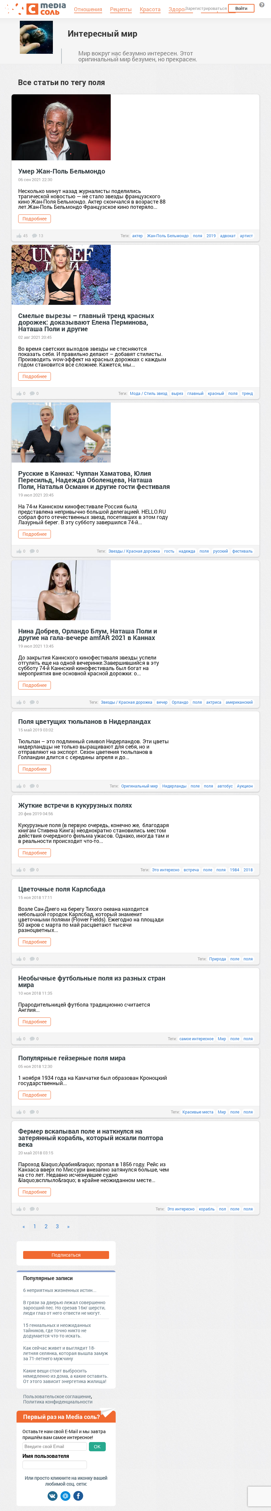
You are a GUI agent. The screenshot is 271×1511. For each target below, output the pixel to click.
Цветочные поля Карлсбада (61, 888)
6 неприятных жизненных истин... (60, 1290)
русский (220, 551)
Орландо (180, 702)
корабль (207, 1208)
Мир (222, 1038)
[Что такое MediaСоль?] (261, 4)
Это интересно (165, 869)
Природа (217, 958)
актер (137, 235)
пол (222, 1208)
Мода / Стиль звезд (148, 393)
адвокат (228, 235)
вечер (162, 702)
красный (216, 393)
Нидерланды (174, 785)
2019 (211, 235)
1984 (234, 869)
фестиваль (242, 551)
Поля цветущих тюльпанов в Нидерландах (84, 721)
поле (195, 785)
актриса (213, 702)
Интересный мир (102, 33)
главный (195, 393)
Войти (241, 8)
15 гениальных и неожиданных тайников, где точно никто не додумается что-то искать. (57, 1330)
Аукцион (245, 785)
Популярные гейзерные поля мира (72, 1057)
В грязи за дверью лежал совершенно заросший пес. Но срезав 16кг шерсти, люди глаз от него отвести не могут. (64, 1307)
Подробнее (34, 218)
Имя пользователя (45, 1456)
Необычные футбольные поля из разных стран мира (91, 981)
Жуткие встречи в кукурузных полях (75, 805)
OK (97, 1446)
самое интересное (196, 1038)
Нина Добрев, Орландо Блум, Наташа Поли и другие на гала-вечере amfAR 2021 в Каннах (87, 634)
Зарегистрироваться (206, 8)
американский (239, 702)
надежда (187, 551)
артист (246, 235)
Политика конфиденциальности (58, 1401)
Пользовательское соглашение (57, 1396)
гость (169, 551)
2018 (248, 869)
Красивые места (197, 1111)
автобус (225, 785)
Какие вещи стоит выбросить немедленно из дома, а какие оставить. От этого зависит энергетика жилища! (65, 1375)
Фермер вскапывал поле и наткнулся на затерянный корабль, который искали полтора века (90, 1137)
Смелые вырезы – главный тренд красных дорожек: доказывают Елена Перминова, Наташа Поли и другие (86, 322)
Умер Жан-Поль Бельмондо (61, 171)
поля (197, 235)
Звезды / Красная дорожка (134, 551)
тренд (247, 393)
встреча (191, 869)
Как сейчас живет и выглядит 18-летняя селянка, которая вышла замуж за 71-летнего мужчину (65, 1353)
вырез (177, 393)
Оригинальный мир (139, 785)
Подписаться (66, 1255)
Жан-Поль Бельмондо (168, 235)
